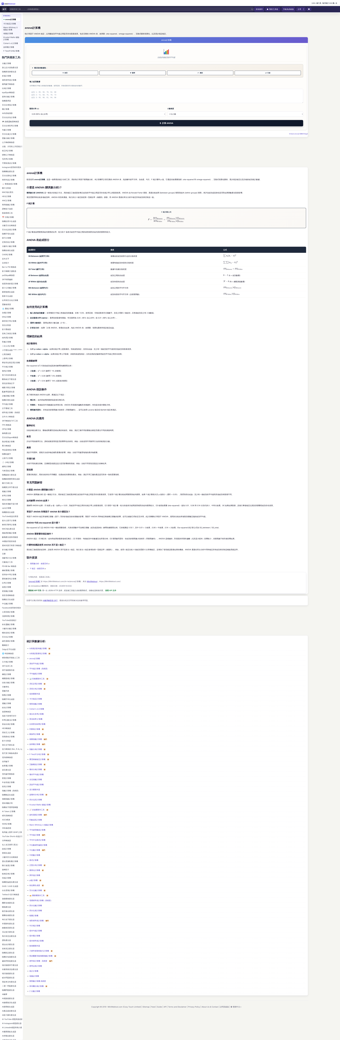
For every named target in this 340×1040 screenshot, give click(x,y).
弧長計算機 (6, 786)
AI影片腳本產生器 (9, 1015)
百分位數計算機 (35, 890)
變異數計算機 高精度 (37, 981)
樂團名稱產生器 (8, 915)
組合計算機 (6, 707)
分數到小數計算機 (9, 246)
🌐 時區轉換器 (8, 653)
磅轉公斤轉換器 (8, 155)
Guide (159, 1007)
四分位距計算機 (35, 800)
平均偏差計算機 (35, 674)
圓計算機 (5, 109)
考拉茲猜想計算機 (9, 450)
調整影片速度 (7, 209)
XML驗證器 (6, 828)
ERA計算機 (6, 317)
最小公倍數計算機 (9, 288)
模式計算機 (33, 860)
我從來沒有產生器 (9, 982)
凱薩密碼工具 (7, 213)
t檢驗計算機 (34, 976)
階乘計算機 (6, 695)
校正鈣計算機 (7, 151)
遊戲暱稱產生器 (8, 899)
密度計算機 (6, 778)
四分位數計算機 (35, 905)
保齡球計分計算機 (9, 558)
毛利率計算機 (7, 159)
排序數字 (5, 762)
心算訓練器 (6, 354)
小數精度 (170, 109)
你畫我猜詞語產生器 (10, 969)
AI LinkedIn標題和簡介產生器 (12, 1027)
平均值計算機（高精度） (39, 669)
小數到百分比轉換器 (10, 857)
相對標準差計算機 (36, 921)
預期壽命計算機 (8, 737)
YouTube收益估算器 (10, 516)
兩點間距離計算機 (9, 533)
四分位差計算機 (35, 910)
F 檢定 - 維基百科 (37, 568)
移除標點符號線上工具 (11, 658)
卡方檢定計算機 (35, 699)
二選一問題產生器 (9, 986)
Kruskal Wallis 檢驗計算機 (40, 805)
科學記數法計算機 (9, 720)
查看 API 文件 (110, 590)
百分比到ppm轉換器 (10, 437)
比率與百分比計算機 (10, 300)
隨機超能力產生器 (9, 475)
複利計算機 (6, 371)
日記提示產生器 (8, 932)
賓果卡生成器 (7, 296)
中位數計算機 (34, 850)
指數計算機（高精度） (11, 791)
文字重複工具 (7, 408)
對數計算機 (6, 342)
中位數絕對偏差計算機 (38, 845)
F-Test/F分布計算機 (37, 754)
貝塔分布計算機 (35, 689)
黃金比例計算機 (8, 724)
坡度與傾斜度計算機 (10, 284)
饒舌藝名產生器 (8, 911)
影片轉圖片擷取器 (9, 271)
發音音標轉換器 (8, 595)
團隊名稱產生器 (8, 903)
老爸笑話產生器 (8, 949)
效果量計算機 (34, 744)
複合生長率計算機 (36, 714)
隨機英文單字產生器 (10, 487)
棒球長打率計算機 (9, 321)
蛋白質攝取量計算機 (10, 861)
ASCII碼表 (6, 820)
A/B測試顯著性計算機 (38, 653)
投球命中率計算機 (9, 574)
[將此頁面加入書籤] (309, 9)
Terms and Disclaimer (177, 1007)
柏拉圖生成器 (34, 885)
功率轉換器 (6, 840)
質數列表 (5, 691)
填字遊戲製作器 (8, 670)
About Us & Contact (210, 1007)
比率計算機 (6, 583)
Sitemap (146, 1007)
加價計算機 (6, 313)
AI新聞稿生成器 (8, 1007)
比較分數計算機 (8, 683)
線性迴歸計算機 (35, 815)
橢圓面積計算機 (8, 678)
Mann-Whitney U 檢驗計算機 (41, 825)
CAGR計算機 (7, 255)
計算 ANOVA (167, 123)
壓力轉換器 (6, 446)
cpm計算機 (6, 508)
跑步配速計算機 (8, 442)
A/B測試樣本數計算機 (38, 648)
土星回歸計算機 (8, 612)
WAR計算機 (6, 824)
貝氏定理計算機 (35, 684)
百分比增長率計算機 (10, 126)
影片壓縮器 (6, 329)
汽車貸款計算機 (8, 471)
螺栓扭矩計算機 (8, 633)
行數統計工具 (7, 562)
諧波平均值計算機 (36, 784)
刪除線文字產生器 (9, 379)
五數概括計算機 (35, 764)
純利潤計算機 (7, 338)
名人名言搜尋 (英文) (10, 845)
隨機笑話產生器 (8, 953)
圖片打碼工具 (7, 483)
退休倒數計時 (7, 803)
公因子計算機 (7, 458)
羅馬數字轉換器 (8, 84)
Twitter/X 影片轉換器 (10, 894)
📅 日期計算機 (8, 217)
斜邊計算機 (6, 76)
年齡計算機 (6, 130)
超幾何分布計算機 (36, 795)
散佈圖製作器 (34, 946)
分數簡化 (5, 687)
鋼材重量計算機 (8, 570)
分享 (299, 9)
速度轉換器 (6, 712)
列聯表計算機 (34, 729)
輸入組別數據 (35, 82)
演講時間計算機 (8, 616)
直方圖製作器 (34, 790)
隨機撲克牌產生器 (9, 72)
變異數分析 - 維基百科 (39, 564)
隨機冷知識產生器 (9, 957)
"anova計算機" (34, 581)
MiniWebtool (92, 581)
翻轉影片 (5, 645)
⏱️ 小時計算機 (8, 462)
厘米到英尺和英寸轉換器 (12, 545)
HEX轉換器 (6, 728)
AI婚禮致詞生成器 (9, 1003)
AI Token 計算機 (8, 811)
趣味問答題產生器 (9, 961)
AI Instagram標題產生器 (12, 1023)
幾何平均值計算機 (36, 774)
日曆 (4, 554)
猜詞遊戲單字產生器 (10, 965)
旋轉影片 (5, 870)
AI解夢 (4, 994)
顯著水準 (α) (34, 109)
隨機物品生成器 (8, 795)
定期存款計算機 (8, 242)
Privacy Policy (194, 1007)
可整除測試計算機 (9, 163)
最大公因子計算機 (9, 520)
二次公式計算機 (8, 346)
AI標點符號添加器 (9, 541)
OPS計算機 (6, 429)
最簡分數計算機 (8, 97)
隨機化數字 (6, 454)
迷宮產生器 (6, 770)
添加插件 (259, 9)
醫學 (133, 73)
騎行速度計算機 (8, 865)
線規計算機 (6, 849)
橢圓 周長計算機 (8, 387)
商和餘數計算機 (8, 205)
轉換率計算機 (34, 734)
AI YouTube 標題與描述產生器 (12, 1019)
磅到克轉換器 (7, 816)
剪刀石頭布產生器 (9, 375)
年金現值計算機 (8, 782)
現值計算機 (6, 878)
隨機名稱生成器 (8, 250)
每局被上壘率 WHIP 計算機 (12, 832)
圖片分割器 (6, 188)
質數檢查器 (6, 304)
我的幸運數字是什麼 (10, 504)
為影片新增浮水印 (9, 716)
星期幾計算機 (7, 591)
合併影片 (5, 263)
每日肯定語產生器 (9, 936)
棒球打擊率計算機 (9, 525)
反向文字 (5, 259)
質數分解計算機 (8, 138)
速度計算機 (6, 587)
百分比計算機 (7, 637)
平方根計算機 (7, 367)
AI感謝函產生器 (8, 998)
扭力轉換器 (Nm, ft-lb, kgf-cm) (12, 749)
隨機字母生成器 (8, 234)
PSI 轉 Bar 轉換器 (9, 566)
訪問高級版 (224, 1007)
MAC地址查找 (7, 192)
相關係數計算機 (35, 739)
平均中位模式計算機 (37, 840)
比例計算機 (6, 88)
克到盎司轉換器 (8, 774)
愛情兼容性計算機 (9, 579)
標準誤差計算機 (35, 966)
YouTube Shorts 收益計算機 (12, 836)
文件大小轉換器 (8, 417)
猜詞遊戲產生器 (8, 973)
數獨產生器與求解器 (10, 537)
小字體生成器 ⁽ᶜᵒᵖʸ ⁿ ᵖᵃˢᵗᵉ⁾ (12, 350)
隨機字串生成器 (8, 699)
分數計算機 (6, 63)
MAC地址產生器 (8, 529)
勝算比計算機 (34, 870)
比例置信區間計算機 (37, 724)
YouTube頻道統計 (9, 620)
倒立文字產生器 (8, 745)
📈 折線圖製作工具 (37, 810)
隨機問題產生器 (8, 990)
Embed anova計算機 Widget (298, 134)
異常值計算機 (34, 875)
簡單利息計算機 (8, 180)
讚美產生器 (6, 940)
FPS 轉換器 (6, 425)
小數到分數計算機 (9, 629)
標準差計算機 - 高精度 (38, 961)
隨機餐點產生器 (8, 171)
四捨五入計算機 (8, 732)
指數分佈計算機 (35, 749)
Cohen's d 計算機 (36, 709)
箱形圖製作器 (34, 694)
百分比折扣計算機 (9, 117)
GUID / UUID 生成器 (10, 886)
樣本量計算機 (34, 936)
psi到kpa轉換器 (8, 275)
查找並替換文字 (8, 383)
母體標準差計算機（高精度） (40, 900)
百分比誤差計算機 (9, 230)
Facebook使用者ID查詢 (11, 608)
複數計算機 (6, 491)
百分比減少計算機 (9, 134)
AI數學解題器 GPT (50, 600)
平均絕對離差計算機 (37, 830)
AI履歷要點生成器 (9, 1032)
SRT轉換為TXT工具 (10, 421)
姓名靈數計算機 (8, 624)
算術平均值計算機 (36, 664)
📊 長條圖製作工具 (37, 679)
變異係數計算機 (35, 704)
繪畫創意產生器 (8, 928)
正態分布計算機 (35, 865)
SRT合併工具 (7, 666)
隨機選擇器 (6, 101)
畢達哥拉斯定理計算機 (11, 363)
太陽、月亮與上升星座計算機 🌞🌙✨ (12, 146)
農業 (201, 73)
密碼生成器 (6, 853)
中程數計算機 (34, 855)
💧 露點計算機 (8, 309)
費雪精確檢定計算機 (37, 759)
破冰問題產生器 (8, 978)
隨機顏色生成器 (8, 512)
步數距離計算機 (8, 396)
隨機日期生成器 (8, 400)
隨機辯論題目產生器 (10, 882)
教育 (66, 73)
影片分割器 (6, 741)
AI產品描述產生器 (9, 1011)
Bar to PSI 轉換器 (9, 267)
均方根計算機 (34, 926)
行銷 (268, 73)
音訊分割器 (6, 325)
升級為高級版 (288, 9)
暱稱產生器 (6, 907)
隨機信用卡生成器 (9, 221)
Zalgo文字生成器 (9, 649)
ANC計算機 (6, 200)
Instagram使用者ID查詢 (11, 167)
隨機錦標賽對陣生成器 (11, 479)
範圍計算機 (33, 916)
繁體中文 (236, 1007)
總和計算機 (6, 466)
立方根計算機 (7, 662)
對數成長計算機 (35, 820)
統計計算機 (33, 971)
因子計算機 (6, 238)
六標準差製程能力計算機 (39, 951)
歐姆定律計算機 (8, 874)
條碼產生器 (6, 433)
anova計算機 (34, 658)
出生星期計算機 (8, 890)
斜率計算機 (6, 496)
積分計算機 (6, 500)
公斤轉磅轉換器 (8, 142)
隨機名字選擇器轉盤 (10, 807)
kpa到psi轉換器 (8, 92)
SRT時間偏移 (7, 279)
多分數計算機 (7, 550)
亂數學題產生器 (8, 392)
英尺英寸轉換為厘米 (10, 753)
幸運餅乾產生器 (8, 924)
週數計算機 (6, 703)
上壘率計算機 (7, 358)
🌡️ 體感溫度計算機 (9, 184)
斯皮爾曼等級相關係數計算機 (40, 956)
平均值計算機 (34, 835)
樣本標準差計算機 (36, 941)
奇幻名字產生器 (8, 919)
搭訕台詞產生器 (8, 944)
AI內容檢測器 (7, 113)
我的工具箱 (273, 9)
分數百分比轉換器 (9, 225)
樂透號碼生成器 (8, 292)
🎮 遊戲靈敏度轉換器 (10, 122)
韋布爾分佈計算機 (36, 986)
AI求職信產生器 (8, 1036)
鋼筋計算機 (6, 674)
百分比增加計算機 (9, 105)
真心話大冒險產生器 (10, 67)
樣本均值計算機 (35, 931)
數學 (4, 9)
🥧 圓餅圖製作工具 (37, 895)
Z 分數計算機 (34, 991)
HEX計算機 (6, 196)
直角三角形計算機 (9, 333)
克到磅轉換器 (7, 757)
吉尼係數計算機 (35, 779)
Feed (153, 1007)
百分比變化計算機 (9, 176)
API (165, 1007)
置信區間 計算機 (35, 719)
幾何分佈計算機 (35, 769)
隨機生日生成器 (8, 599)
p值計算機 (33, 880)
